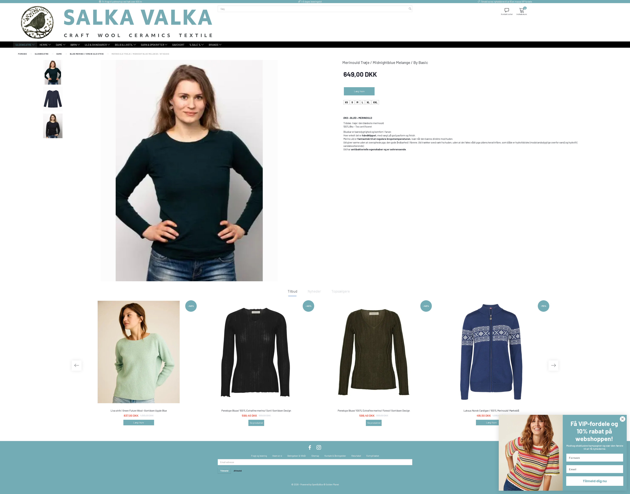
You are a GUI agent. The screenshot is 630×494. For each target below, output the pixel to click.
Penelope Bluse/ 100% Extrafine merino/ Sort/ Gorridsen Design (256, 410)
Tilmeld (224, 470)
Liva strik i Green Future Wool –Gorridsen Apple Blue (139, 410)
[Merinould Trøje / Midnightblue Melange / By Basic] (189, 170)
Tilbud (292, 291)
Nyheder (314, 291)
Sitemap (315, 455)
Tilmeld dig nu (595, 481)
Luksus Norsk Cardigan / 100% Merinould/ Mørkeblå (491, 410)
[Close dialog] (622, 419)
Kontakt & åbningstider (335, 455)
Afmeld (238, 470)
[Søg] (410, 8)
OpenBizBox (317, 484)
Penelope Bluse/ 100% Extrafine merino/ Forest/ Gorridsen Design (374, 410)
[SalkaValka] (117, 22)
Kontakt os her (507, 14)
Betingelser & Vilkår (296, 455)
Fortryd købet (372, 455)
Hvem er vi (277, 455)
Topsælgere (340, 291)
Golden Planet (332, 484)
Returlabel (356, 455)
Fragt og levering (259, 455)
